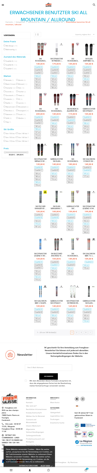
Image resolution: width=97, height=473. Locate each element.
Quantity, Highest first (85, 34)
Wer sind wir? (31, 406)
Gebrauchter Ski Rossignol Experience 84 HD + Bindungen (72, 208)
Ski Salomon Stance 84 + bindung (89, 160)
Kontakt (29, 403)
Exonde (10, 92)
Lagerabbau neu (56, 416)
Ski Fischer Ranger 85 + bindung (40, 208)
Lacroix (22, 103)
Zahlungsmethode (33, 436)
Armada (10, 80)
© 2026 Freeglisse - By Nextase (64, 462)
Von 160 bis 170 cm (24, 137)
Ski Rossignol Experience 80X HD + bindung (73, 255)
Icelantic (10, 99)
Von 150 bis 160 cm (11, 137)
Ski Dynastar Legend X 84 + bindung (89, 208)
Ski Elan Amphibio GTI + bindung (89, 60)
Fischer (22, 92)
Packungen (54, 419)
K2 (20, 99)
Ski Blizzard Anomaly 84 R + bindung (56, 255)
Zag (8, 122)
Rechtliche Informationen (36, 409)
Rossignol (23, 111)
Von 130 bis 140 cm (11, 134)
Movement (23, 107)
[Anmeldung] (29, 470)
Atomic (22, 80)
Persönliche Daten (33, 445)
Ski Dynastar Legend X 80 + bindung (40, 255)
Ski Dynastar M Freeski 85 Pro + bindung (72, 302)
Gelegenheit (55, 413)
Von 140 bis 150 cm (24, 134)
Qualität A (11, 61)
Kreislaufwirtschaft (34, 413)
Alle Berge (11, 46)
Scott (22, 114)
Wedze (22, 118)
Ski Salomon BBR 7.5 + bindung (89, 255)
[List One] (35, 34)
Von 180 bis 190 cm (24, 141)
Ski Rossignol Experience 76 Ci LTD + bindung (72, 60)
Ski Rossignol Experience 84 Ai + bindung (72, 160)
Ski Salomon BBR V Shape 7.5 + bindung (40, 302)
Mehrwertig (11, 50)
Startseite (48, 470)
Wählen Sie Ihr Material (35, 416)
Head (21, 95)
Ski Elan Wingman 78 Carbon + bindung (57, 208)
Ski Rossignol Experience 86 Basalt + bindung (40, 110)
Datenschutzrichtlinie (28, 466)
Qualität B (11, 65)
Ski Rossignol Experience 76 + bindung (40, 60)
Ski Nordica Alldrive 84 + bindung (73, 110)
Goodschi (10, 95)
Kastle (9, 103)
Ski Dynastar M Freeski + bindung (56, 60)
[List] (38, 34)
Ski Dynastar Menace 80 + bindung (40, 160)
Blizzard (22, 84)
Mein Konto (55, 403)
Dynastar (10, 88)
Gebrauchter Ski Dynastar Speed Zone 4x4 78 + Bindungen (89, 110)
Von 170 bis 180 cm (11, 141)
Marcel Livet (11, 107)
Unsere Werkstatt (33, 426)
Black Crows (11, 84)
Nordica (10, 111)
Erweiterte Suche (57, 423)
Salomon (10, 114)
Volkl (8, 118)
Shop (11, 470)
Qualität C (11, 69)
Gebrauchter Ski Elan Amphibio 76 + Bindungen (56, 160)
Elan (21, 88)
